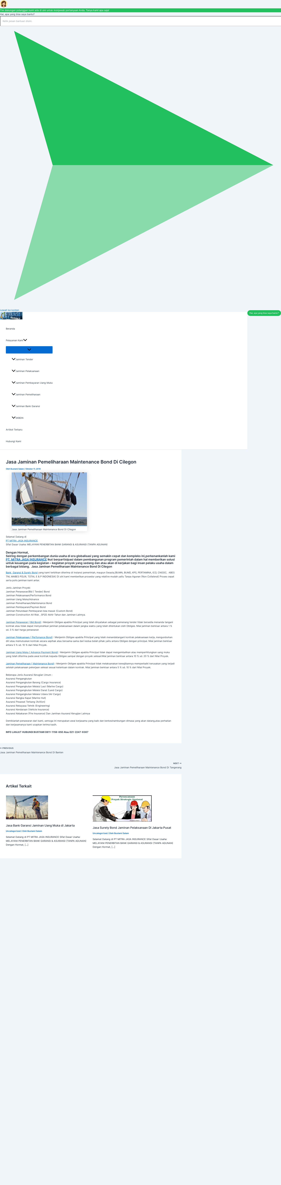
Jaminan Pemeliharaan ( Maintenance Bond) (30, 663)
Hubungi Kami (13, 441)
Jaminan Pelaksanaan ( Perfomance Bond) (29, 637)
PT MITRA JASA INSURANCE (22, 540)
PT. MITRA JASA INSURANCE (26, 559)
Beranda (10, 328)
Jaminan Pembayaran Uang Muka (34, 382)
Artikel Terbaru (14, 429)
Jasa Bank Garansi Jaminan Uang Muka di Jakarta (40, 825)
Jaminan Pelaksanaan (27, 371)
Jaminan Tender (24, 359)
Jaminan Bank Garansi (28, 406)
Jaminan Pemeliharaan (28, 394)
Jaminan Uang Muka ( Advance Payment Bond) (32, 652)
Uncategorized (13, 831)
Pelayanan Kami (14, 340)
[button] (25, 340)
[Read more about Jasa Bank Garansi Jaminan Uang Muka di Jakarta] (27, 818)
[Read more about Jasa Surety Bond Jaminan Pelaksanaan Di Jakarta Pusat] (122, 820)
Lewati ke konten (9, 310)
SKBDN (19, 417)
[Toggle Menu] (29, 349)
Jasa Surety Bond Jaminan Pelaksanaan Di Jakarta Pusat (132, 827)
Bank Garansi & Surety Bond (22, 572)
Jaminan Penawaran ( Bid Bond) (23, 622)
